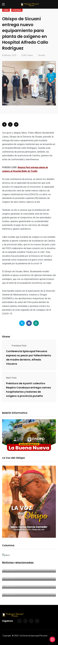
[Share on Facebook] (4, 124)
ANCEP (12, 570)
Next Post (11, 377)
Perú (6, 10)
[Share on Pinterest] (16, 124)
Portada (17, 10)
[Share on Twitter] (10, 124)
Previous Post (19, 345)
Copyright (7, 636)
